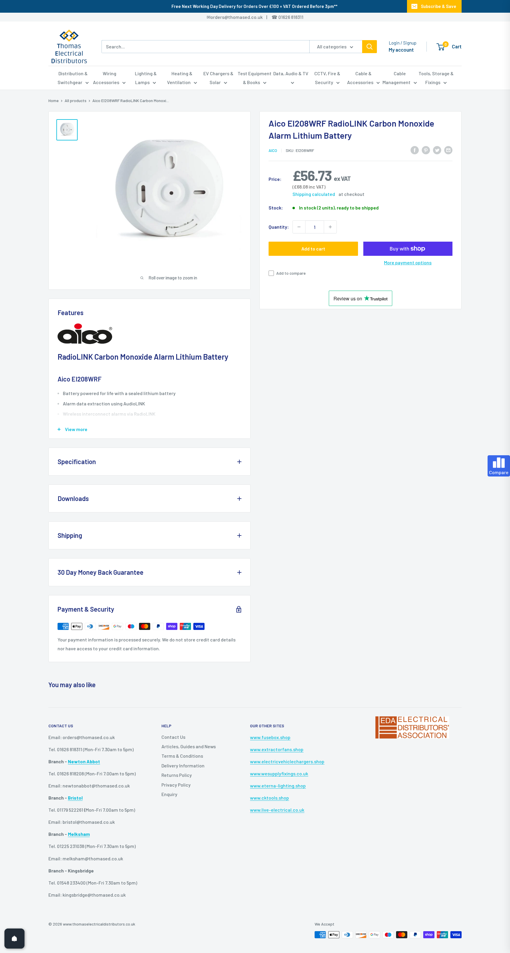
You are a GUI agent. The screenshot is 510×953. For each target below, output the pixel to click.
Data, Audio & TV (290, 73)
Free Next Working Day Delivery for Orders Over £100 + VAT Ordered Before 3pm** (254, 6)
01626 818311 (290, 17)
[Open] (14, 939)
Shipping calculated (313, 194)
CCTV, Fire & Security (327, 78)
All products (75, 100)
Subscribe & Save (438, 6)
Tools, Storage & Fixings (436, 78)
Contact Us (173, 737)
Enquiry (169, 794)
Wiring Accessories (106, 78)
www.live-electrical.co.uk (277, 810)
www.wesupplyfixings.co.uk (279, 773)
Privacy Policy (176, 784)
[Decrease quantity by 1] (299, 227)
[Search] (369, 46)
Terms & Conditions (182, 756)
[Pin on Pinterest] (426, 149)
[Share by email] (448, 149)
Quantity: (279, 227)
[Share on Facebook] (415, 149)
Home (53, 100)
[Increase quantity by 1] (330, 227)
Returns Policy (176, 775)
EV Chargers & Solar (218, 78)
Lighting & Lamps (146, 78)
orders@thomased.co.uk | (242, 17)
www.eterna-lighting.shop (278, 785)
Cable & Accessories (360, 78)
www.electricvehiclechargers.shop (287, 761)
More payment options (407, 262)
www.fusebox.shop (270, 737)
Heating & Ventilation (180, 78)
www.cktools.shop (269, 797)
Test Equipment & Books (255, 78)
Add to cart (313, 248)
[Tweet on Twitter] (437, 149)
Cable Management (396, 78)
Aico (273, 150)
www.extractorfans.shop (276, 749)
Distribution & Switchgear (73, 78)
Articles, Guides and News (188, 746)
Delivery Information (183, 765)
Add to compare (291, 273)
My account (401, 50)
